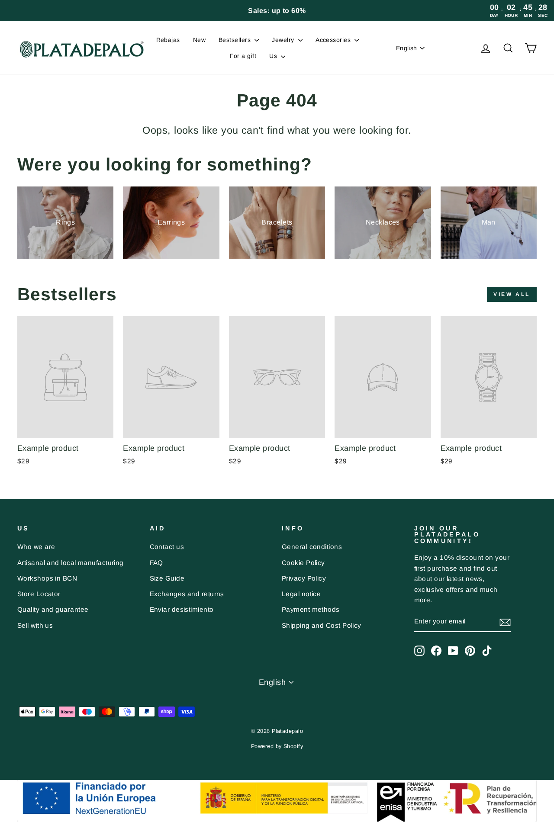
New (199, 39)
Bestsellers (235, 39)
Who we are (36, 546)
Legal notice (301, 593)
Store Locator (39, 593)
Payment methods (311, 609)
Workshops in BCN (47, 578)
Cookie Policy (303, 562)
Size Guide (167, 578)
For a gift (243, 55)
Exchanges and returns (187, 593)
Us (274, 55)
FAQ (156, 562)
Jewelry (284, 39)
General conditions (312, 546)
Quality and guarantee (52, 609)
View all (511, 294)
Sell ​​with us (35, 625)
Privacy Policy (304, 578)
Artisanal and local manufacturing (70, 562)
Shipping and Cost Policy (321, 625)
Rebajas (168, 39)
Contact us (167, 546)
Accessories (334, 39)
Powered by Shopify (277, 746)
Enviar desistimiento (182, 609)
